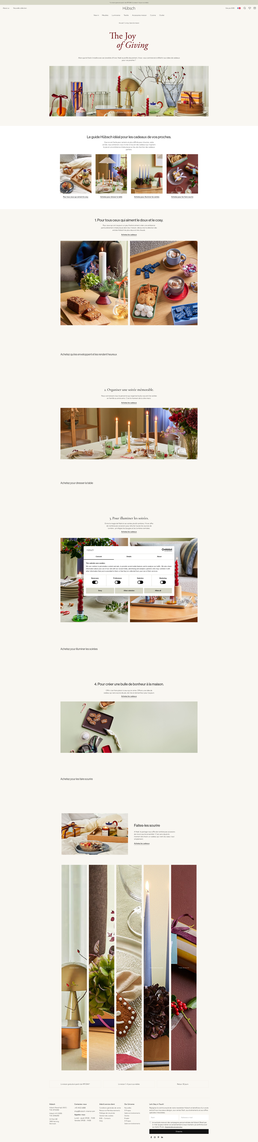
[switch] (118, 582)
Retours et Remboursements (109, 1118)
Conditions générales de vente (110, 1115)
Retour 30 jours (182, 1092)
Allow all (158, 590)
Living (127, 30)
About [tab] (159, 556)
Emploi (126, 1126)
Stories (126, 1123)
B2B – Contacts (104, 1126)
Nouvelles (127, 1115)
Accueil (121, 30)
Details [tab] (129, 556)
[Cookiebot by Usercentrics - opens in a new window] (163, 549)
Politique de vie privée (107, 1121)
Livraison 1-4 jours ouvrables (129, 1092)
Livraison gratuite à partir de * (75, 1092)
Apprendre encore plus (173, 1134)
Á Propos (127, 1118)
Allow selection (129, 590)
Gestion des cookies (106, 1123)
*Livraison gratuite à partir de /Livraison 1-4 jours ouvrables (129, 2)
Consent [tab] (99, 556)
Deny (100, 590)
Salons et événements (132, 1121)
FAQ (101, 1128)
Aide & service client (107, 1112)
